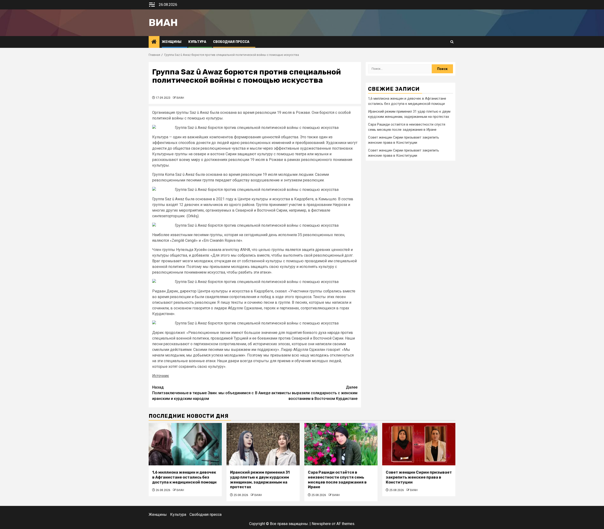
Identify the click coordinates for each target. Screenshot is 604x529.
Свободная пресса (231, 42)
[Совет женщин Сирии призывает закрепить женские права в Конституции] (418, 444)
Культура (197, 42)
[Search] (452, 41)
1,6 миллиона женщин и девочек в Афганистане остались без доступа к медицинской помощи (184, 477)
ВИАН (180, 97)
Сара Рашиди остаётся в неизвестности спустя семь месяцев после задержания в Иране (337, 479)
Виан (163, 23)
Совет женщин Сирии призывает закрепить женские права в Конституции (419, 477)
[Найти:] (400, 68)
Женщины (171, 42)
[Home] (154, 42)
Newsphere (321, 523)
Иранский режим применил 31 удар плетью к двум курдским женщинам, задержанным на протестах (260, 479)
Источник (160, 375)
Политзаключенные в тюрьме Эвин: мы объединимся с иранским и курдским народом (203, 393)
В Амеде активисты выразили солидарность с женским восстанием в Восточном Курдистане (306, 393)
